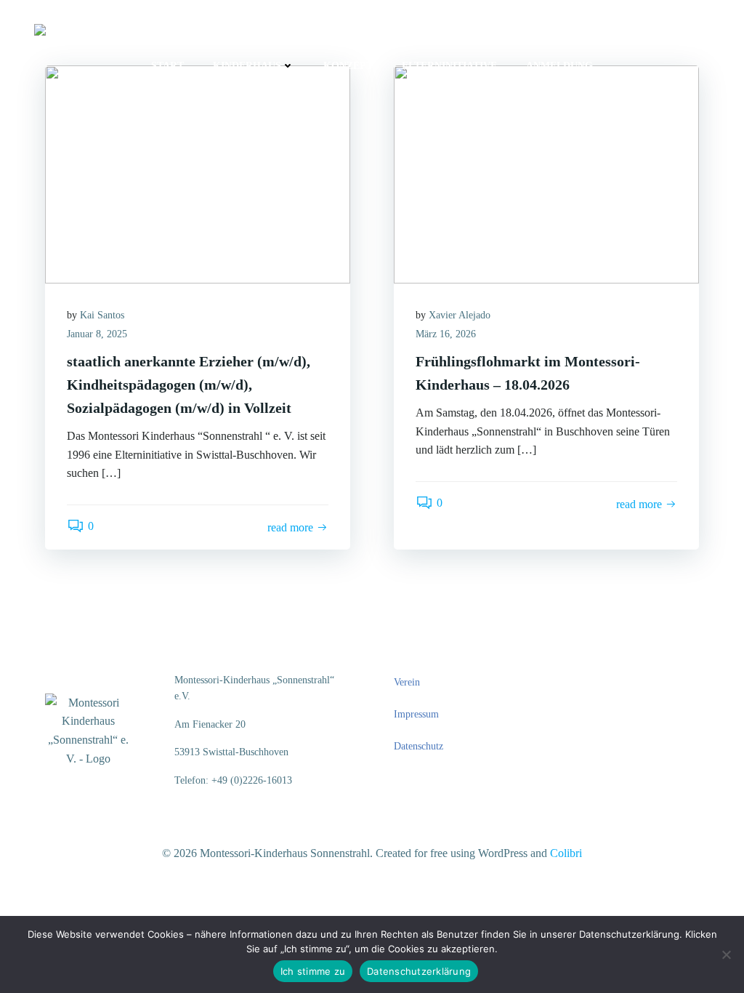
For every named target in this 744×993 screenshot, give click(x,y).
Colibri (566, 853)
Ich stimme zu (312, 971)
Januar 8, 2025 (97, 334)
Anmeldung (559, 65)
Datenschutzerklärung (419, 971)
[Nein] (726, 954)
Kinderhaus (247, 65)
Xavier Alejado (459, 315)
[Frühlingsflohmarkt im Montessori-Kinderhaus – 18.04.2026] (546, 173)
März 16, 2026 (446, 334)
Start (167, 65)
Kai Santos (102, 315)
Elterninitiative (449, 65)
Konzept (348, 65)
